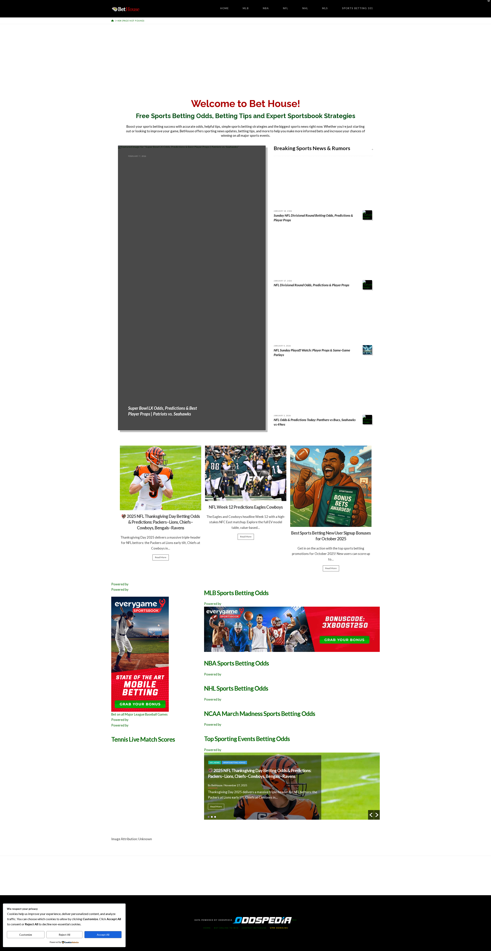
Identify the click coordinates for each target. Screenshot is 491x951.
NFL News (214, 762)
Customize (25, 934)
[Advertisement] (245, 53)
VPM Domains (279, 928)
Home (207, 928)
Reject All (64, 934)
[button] (371, 815)
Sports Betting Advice (234, 762)
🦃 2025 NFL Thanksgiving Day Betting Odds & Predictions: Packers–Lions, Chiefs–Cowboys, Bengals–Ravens (160, 522)
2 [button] (212, 817)
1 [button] (208, 817)
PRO (294, 920)
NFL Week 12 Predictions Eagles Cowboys (246, 507)
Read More (160, 557)
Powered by (120, 584)
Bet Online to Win (226, 928)
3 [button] (215, 817)
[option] (160, 505)
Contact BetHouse (254, 928)
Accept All (103, 934)
